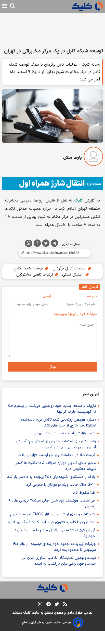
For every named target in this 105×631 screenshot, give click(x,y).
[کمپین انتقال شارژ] (52, 183)
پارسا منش (72, 157)
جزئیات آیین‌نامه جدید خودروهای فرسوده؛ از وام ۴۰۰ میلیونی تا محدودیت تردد (54, 547)
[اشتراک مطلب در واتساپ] (28, 243)
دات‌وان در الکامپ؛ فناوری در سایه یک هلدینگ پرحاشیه (51, 522)
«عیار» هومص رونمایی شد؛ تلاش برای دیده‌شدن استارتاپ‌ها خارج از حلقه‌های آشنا (57, 422)
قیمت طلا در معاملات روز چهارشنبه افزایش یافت (56, 455)
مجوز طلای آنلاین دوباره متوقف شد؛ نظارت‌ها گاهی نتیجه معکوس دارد (55, 466)
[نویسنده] (93, 157)
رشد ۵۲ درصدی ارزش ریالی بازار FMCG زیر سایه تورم (52, 514)
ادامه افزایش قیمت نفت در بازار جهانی (64, 433)
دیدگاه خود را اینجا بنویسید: (75, 314)
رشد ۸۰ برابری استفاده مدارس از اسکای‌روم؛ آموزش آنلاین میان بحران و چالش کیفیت (56, 444)
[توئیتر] (46, 244)
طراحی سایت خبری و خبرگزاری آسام (46, 622)
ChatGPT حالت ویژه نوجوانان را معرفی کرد (60, 485)
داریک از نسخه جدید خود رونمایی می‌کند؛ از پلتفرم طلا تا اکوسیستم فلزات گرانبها (52, 409)
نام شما (91, 296)
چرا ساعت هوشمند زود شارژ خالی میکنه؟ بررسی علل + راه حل (52, 503)
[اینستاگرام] (40, 605)
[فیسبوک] (37, 244)
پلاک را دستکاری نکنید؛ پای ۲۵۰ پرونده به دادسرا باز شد (51, 477)
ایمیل (47, 296)
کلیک (26, 612)
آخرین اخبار (91, 394)
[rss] (65, 605)
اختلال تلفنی (73, 274)
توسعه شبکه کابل (29, 268)
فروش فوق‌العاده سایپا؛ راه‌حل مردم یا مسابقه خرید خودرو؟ (54, 533)
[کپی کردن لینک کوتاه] (52, 253)
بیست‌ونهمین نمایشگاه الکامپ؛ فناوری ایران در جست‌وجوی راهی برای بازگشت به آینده (59, 561)
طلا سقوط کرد (84, 493)
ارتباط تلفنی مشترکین (35, 274)
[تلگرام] (54, 244)
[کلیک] (87, 6)
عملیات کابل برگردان (69, 268)
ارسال (53, 367)
